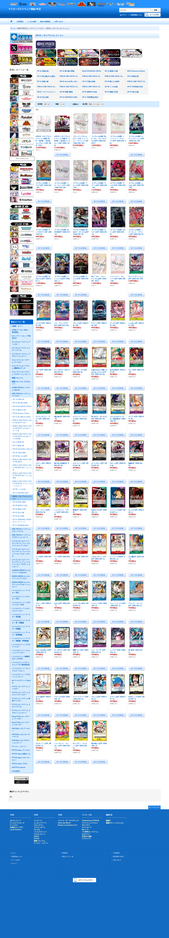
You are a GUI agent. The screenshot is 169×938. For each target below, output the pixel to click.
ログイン (124, 15)
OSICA (36, 836)
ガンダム (37, 829)
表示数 (40, 104)
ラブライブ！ (87, 839)
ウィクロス (14, 825)
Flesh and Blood (64, 823)
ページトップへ (155, 807)
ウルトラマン (39, 825)
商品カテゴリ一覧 (67, 856)
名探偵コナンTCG (16, 827)
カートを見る (16, 860)
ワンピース (38, 820)
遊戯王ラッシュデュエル (115, 823)
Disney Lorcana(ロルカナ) (67, 825)
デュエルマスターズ (17, 823)
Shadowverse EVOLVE (90, 820)
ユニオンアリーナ (40, 823)
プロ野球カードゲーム (90, 832)
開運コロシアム (39, 841)
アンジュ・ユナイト (41, 843)
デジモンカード (39, 834)
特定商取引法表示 (118, 856)
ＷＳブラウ (86, 825)
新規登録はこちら (136, 15)
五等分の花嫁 (87, 836)
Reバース (85, 829)
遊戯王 (108, 820)
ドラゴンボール (39, 827)
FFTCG (36, 839)
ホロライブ (86, 834)
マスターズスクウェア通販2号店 (24, 9)
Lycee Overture (15, 829)
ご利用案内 (116, 853)
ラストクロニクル (22, 158)
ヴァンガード (87, 827)
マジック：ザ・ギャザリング (68, 820)
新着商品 (65, 853)
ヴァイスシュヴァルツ (90, 823)
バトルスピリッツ (40, 832)
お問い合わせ (117, 860)
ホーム (14, 853)
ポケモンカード (15, 820)
